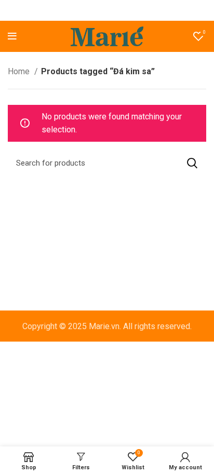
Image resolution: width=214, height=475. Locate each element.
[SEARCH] (192, 163)
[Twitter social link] (93, 10)
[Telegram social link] (132, 10)
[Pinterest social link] (106, 10)
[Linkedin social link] (119, 10)
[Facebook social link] (80, 10)
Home (20, 71)
